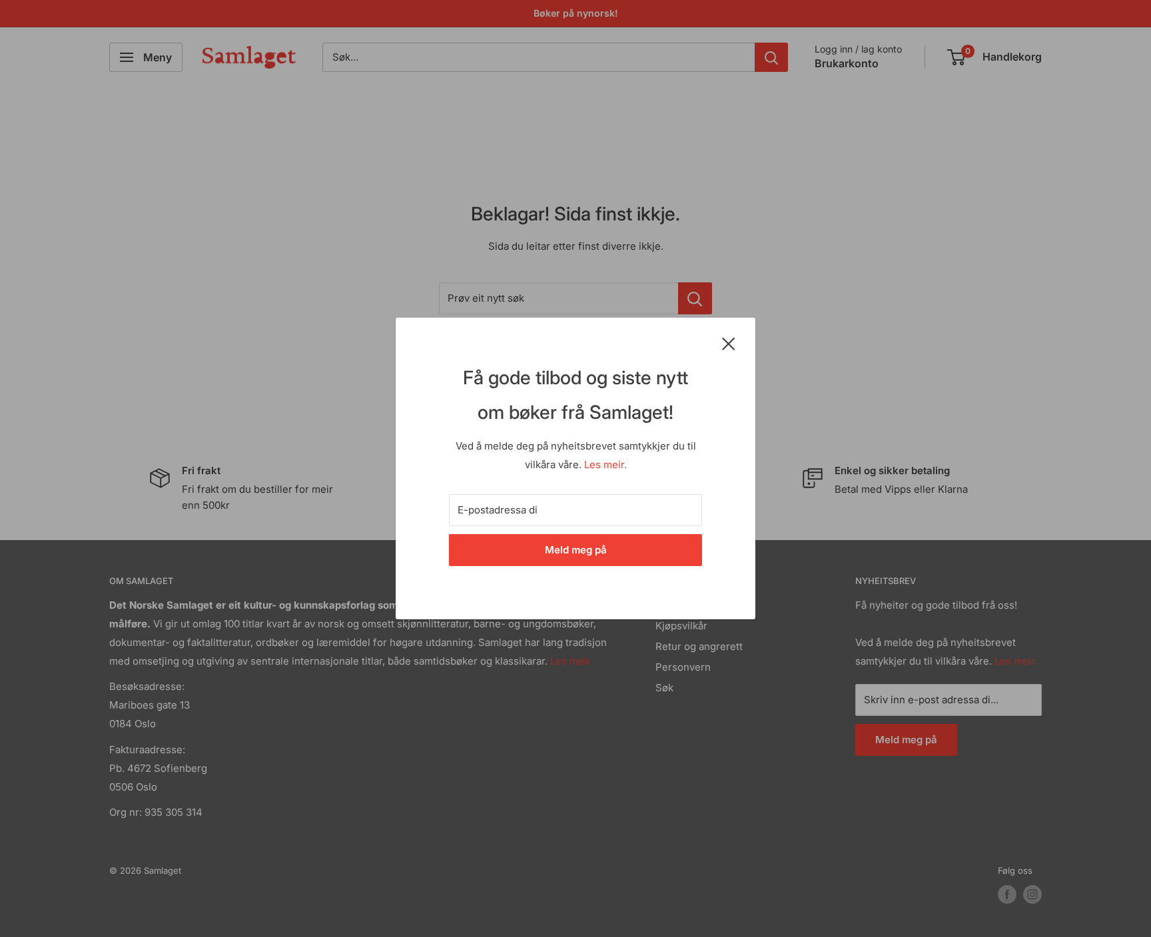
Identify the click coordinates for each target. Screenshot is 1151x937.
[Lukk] (728, 343)
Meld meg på (576, 549)
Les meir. (605, 464)
